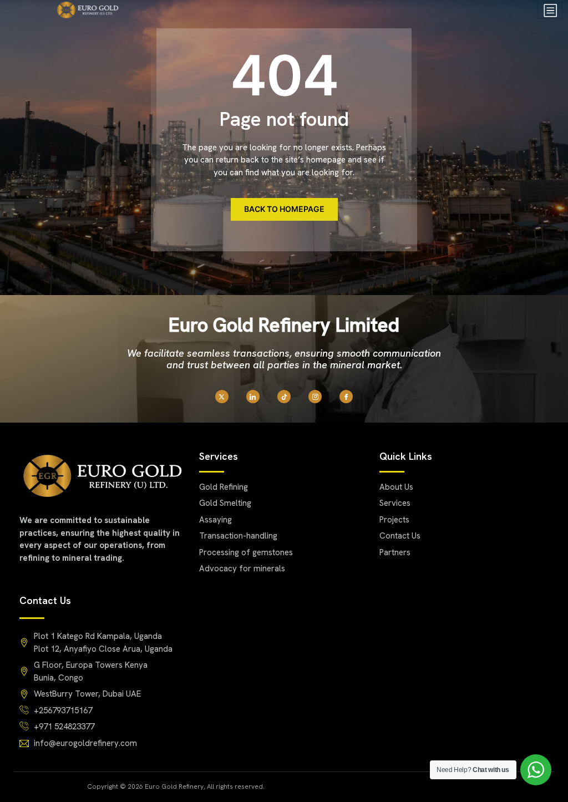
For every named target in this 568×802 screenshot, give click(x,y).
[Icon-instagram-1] (315, 396)
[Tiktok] (284, 396)
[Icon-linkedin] (253, 396)
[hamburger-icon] (549, 10)
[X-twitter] (222, 396)
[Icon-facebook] (346, 396)
